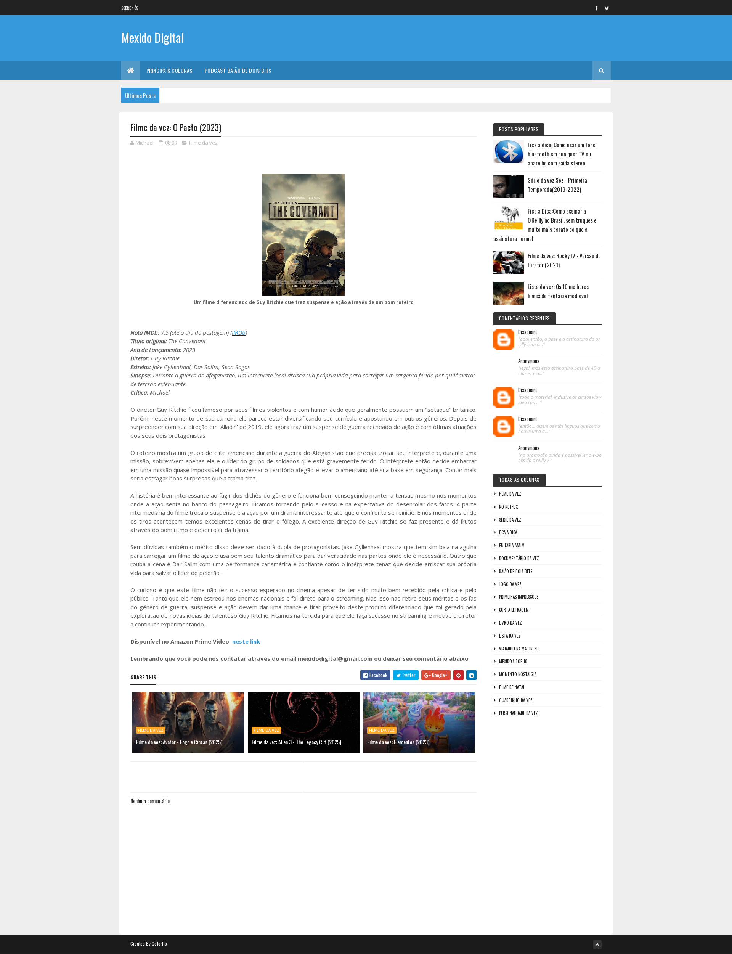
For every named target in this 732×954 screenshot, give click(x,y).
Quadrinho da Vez (516, 700)
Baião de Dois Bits (515, 571)
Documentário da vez (519, 558)
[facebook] (596, 8)
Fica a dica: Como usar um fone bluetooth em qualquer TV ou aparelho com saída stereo (562, 153)
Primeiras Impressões (518, 597)
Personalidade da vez (518, 713)
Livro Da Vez (510, 623)
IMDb (239, 332)
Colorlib (159, 943)
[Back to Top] (597, 944)
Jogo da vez (510, 584)
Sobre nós (129, 8)
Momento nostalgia (517, 674)
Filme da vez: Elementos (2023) (398, 742)
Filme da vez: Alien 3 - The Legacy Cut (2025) (296, 742)
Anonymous (528, 361)
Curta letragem (514, 610)
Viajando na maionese (518, 649)
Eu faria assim (512, 545)
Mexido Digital (152, 37)
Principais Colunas (169, 70)
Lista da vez (510, 636)
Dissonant (527, 332)
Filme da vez (203, 142)
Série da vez (510, 520)
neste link (246, 641)
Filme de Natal (512, 687)
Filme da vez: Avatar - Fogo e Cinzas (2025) (179, 742)
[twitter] (607, 8)
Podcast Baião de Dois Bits (238, 70)
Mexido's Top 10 (513, 661)
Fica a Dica (508, 532)
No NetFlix (508, 507)
